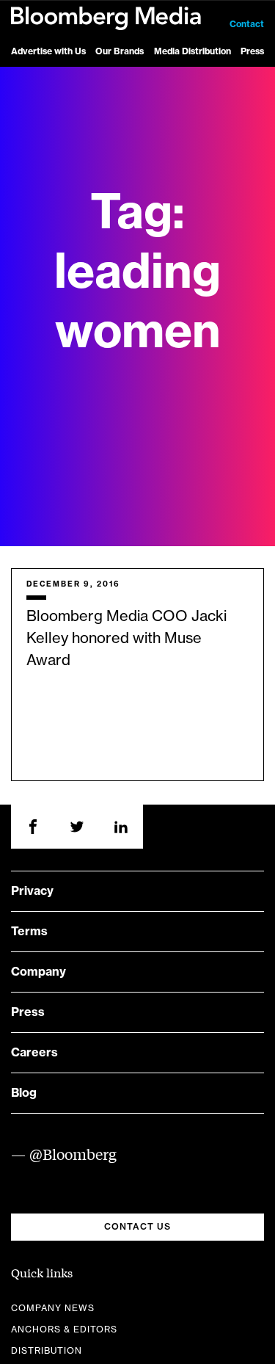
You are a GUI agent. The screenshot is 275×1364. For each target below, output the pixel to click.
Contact (247, 24)
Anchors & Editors (64, 1329)
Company (38, 972)
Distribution (46, 1350)
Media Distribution (192, 51)
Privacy (32, 891)
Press (252, 51)
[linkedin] (121, 827)
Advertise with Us (48, 51)
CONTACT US (137, 1226)
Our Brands (119, 51)
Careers (34, 1053)
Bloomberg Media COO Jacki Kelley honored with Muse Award (126, 638)
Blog (24, 1093)
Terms (29, 931)
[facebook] (33, 827)
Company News (53, 1308)
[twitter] (77, 827)
